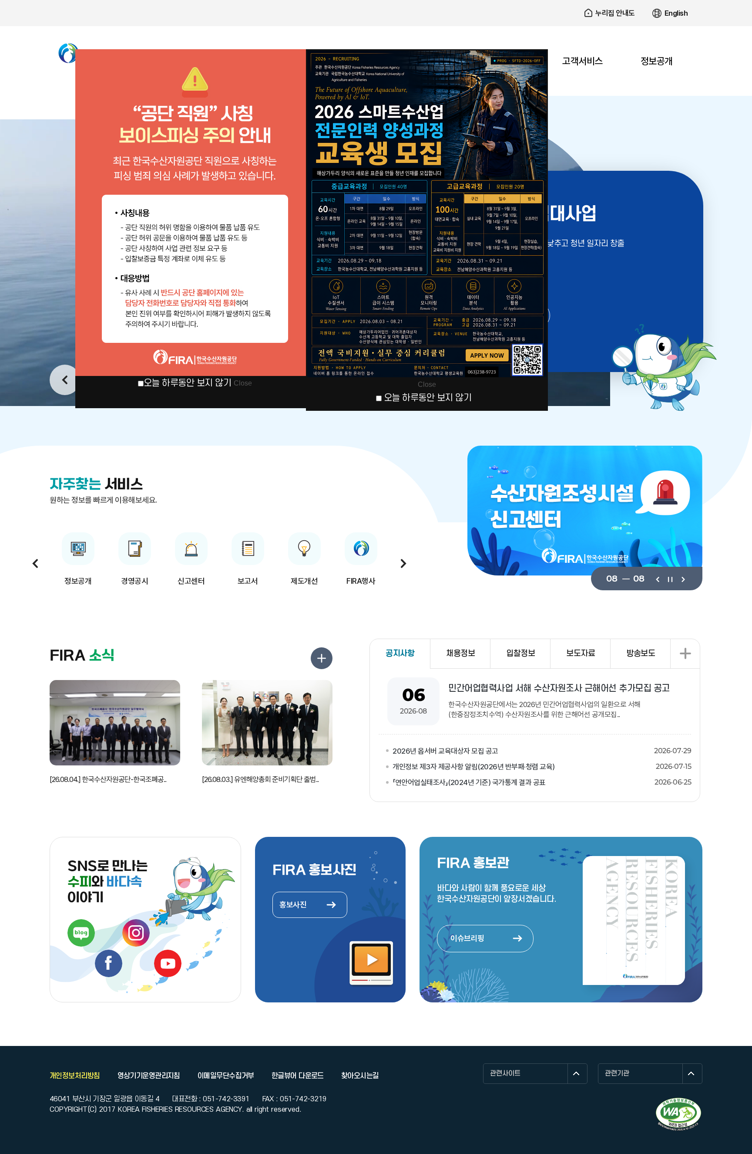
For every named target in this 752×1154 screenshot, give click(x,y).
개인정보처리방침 (75, 1076)
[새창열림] (81, 933)
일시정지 (670, 578)
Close (243, 383)
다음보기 (682, 578)
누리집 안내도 (615, 13)
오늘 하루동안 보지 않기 (188, 383)
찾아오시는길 (360, 1076)
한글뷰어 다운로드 (298, 1076)
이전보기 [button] (65, 380)
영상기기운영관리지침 (149, 1076)
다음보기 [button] (403, 563)
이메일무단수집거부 (226, 1076)
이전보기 (657, 578)
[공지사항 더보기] (685, 653)
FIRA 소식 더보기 (321, 658)
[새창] (678, 1114)
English (676, 13)
